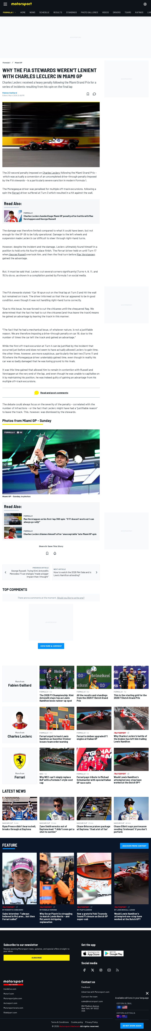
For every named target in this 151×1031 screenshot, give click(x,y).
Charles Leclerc (51, 172)
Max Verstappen (86, 254)
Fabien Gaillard (9, 93)
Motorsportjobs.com (13, 998)
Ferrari (16, 192)
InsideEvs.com (10, 989)
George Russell (17, 254)
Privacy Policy (91, 1022)
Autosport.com (10, 1003)
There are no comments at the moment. (51, 597)
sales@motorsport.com (92, 1001)
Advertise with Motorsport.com (95, 992)
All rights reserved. (89, 1026)
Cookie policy (77, 1022)
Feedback (85, 987)
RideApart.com (10, 1012)
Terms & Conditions (60, 1022)
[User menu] (145, 4)
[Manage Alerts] (55, 553)
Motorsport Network (69, 1026)
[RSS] (117, 970)
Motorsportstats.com (13, 1008)
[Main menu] (5, 4)
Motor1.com (9, 993)
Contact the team (89, 996)
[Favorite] (88, 94)
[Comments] (95, 94)
